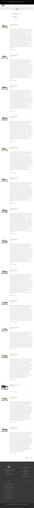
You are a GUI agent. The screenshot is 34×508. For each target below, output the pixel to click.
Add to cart (11, 49)
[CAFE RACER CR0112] (4, 210)
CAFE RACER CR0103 (14, 55)
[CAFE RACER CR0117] (4, 302)
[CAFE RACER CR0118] (4, 329)
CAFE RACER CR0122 (14, 427)
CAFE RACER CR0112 (14, 208)
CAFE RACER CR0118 (14, 327)
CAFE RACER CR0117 (14, 300)
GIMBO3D (26, 504)
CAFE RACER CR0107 (14, 85)
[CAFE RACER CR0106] (4, 26)
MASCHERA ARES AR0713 (15, 385)
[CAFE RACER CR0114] (4, 272)
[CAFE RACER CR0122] (4, 429)
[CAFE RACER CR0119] (4, 356)
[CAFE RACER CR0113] (4, 241)
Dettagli (15, 49)
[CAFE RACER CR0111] (4, 179)
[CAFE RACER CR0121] (4, 399)
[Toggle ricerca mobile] (30, 4)
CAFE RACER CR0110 (14, 147)
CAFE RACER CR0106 (14, 24)
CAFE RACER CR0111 (14, 178)
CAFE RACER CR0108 (14, 116)
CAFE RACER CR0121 (14, 397)
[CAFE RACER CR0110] (4, 149)
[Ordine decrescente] (21, 14)
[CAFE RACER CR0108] (4, 118)
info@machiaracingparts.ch (25, 467)
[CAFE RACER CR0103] (4, 57)
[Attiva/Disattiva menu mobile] (32, 4)
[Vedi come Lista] (18, 18)
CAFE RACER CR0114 (14, 270)
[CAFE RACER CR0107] (4, 87)
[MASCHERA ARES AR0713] (4, 387)
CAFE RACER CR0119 (14, 354)
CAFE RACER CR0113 (14, 239)
